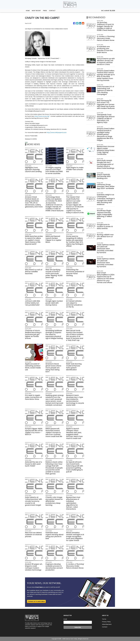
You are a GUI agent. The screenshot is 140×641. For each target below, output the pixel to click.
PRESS (45, 11)
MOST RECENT (36, 11)
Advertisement (107, 624)
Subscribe (78, 627)
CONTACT (52, 11)
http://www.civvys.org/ (42, 116)
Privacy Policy (106, 622)
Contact (104, 627)
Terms (104, 619)
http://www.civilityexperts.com (56, 132)
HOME (28, 11)
